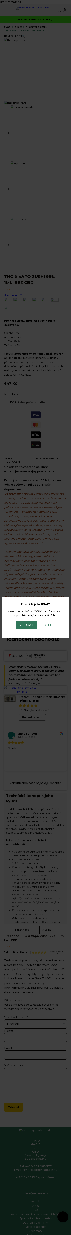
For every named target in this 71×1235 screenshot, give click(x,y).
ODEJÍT (46, 625)
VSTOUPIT (26, 625)
